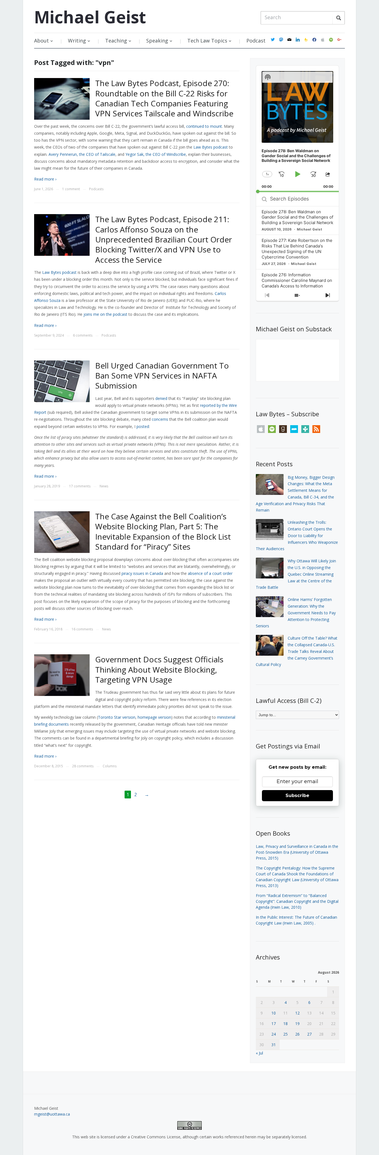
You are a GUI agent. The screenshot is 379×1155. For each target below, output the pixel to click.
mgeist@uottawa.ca (52, 1114)
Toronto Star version (116, 717)
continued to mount (204, 126)
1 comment (71, 189)
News (104, 486)
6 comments (82, 335)
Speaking (157, 40)
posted (143, 426)
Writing (77, 40)
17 (273, 1023)
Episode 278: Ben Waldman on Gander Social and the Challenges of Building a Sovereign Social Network (297, 217)
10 (273, 1013)
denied (161, 398)
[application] (297, 129)
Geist (90, 17)
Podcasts (96, 189)
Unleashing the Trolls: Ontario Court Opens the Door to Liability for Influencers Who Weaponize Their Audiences (297, 535)
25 (285, 1034)
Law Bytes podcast (210, 147)
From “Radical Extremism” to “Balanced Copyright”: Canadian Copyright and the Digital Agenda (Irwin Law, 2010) (297, 901)
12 (297, 1013)
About (41, 40)
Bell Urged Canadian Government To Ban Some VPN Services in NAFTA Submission (162, 375)
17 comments (79, 486)
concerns (160, 419)
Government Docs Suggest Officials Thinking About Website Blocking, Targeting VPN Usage (159, 669)
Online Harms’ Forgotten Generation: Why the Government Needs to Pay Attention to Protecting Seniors (296, 612)
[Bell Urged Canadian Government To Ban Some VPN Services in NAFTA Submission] (62, 380)
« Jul (259, 1053)
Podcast (256, 40)
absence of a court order (210, 573)
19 (297, 1023)
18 (285, 1023)
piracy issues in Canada (142, 573)
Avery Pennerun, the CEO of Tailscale (82, 154)
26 (297, 1034)
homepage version (154, 717)
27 (309, 1034)
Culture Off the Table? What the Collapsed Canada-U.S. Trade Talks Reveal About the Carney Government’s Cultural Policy (296, 651)
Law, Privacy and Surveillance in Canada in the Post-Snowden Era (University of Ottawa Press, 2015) (297, 852)
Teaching (116, 40)
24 (273, 1034)
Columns (110, 766)
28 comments (83, 766)
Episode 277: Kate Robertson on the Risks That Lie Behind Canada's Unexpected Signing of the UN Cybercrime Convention (297, 249)
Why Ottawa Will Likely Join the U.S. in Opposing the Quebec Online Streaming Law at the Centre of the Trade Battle (296, 574)
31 (273, 1044)
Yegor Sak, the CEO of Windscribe (155, 154)
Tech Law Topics (207, 40)
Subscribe (297, 795)
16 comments (82, 629)
